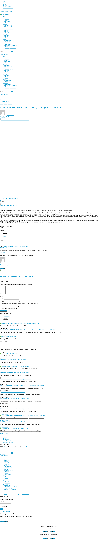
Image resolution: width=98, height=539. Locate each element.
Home (4, 1)
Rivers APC (19, 246)
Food (6, 36)
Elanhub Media (25, 446)
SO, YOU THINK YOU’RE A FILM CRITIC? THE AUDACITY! (15, 375)
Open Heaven (8, 46)
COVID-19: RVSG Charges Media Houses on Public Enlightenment (18, 369)
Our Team (5, 4)
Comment (2, 294)
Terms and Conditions (8, 8)
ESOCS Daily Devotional (11, 45)
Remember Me (5, 506)
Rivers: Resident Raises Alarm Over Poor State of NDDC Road (17, 276)
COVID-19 (7, 41)
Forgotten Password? (5, 511)
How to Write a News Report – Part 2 (10, 356)
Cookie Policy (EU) (7, 6)
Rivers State (25, 246)
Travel (6, 38)
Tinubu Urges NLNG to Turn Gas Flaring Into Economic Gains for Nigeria (20, 394)
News (4, 17)
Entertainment (6, 27)
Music (6, 31)
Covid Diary (8, 40)
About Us (5, 3)
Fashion (7, 35)
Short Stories (8, 33)
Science (4, 39)
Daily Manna (8, 44)
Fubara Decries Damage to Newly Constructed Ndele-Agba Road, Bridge (20, 401)
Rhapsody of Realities (10, 48)
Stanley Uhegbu (10, 115)
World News (8, 21)
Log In (2, 523)
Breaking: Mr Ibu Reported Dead (9, 339)
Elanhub (5, 446)
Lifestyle (5, 34)
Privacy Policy (6, 5)
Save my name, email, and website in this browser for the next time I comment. (20, 303)
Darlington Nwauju (13, 246)
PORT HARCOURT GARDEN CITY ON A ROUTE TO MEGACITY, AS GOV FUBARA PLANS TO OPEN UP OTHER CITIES (31, 332)
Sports (6, 20)
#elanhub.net (6, 246)
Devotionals (5, 43)
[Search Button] (12, 51)
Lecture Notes (8, 25)
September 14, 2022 (5, 116)
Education (5, 24)
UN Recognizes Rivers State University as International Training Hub (19, 349)
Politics (7, 19)
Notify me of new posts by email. (9, 308)
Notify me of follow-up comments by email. (12, 306)
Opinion (7, 22)
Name (1, 296)
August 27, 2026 (4, 414)
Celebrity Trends (9, 29)
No (53, 531)
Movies (7, 30)
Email (1, 298)
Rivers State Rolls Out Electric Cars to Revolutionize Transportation (19, 326)
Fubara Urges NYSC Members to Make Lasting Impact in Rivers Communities (22, 388)
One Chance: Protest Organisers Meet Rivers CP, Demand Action (18, 381)
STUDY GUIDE (8, 26)
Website (2, 301)
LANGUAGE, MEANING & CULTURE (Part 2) (11, 362)
